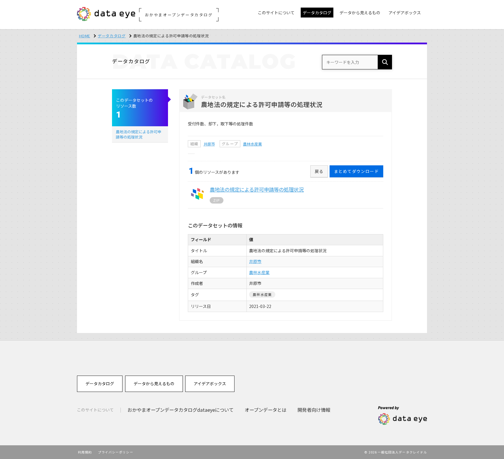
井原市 (209, 144)
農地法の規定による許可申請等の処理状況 (138, 134)
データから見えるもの (154, 383)
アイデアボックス (210, 383)
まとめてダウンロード (356, 171)
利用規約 (85, 452)
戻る (319, 171)
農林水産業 (252, 144)
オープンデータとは (265, 409)
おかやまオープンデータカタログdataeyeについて (180, 409)
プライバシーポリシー (115, 452)
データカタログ (112, 35)
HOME (84, 35)
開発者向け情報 (314, 409)
